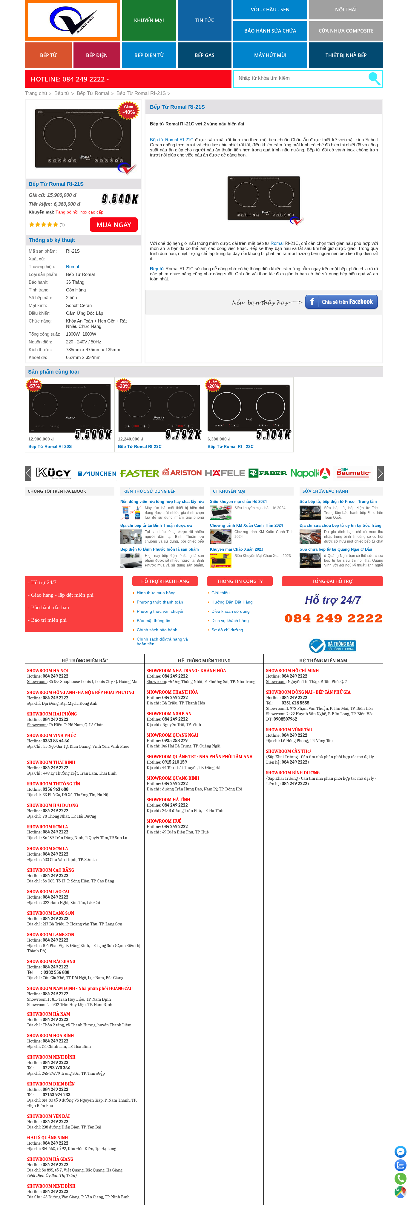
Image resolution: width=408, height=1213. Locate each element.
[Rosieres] (353, 473)
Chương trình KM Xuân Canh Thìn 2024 (246, 525)
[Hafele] (182, 473)
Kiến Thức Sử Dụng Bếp (149, 491)
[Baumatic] (310, 473)
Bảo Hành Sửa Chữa (270, 30)
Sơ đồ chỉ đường (227, 629)
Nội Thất (346, 9)
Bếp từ (48, 55)
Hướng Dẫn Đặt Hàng (232, 602)
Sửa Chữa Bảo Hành (325, 491)
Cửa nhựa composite (346, 30)
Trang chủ (36, 93)
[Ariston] (139, 473)
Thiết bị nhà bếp (346, 55)
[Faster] (96, 473)
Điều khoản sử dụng (230, 611)
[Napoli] (267, 473)
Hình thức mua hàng (156, 592)
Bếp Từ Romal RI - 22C (231, 446)
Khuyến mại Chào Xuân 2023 (236, 549)
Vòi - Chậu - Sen (270, 9)
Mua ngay (113, 224)
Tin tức (204, 20)
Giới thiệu (220, 592)
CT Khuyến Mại (229, 491)
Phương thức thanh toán (160, 602)
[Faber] (225, 473)
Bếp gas (204, 55)
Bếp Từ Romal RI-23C (140, 446)
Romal (72, 266)
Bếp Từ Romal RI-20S (50, 446)
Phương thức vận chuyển (161, 611)
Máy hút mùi (270, 55)
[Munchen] (54, 473)
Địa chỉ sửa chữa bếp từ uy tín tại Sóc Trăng (340, 525)
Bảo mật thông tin (153, 620)
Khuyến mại (149, 20)
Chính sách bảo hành (157, 629)
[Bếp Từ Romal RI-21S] (83, 139)
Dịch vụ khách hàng (230, 620)
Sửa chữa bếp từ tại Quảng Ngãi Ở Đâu (336, 549)
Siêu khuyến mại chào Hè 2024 (238, 501)
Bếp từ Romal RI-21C (172, 139)
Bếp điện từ (149, 55)
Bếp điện (97, 55)
